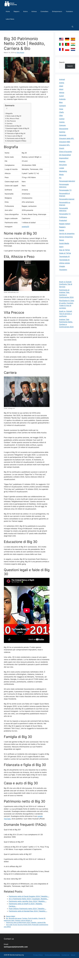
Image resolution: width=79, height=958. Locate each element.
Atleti (61, 86)
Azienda (62, 99)
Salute (61, 230)
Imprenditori (63, 158)
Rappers (16, 11)
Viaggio (62, 266)
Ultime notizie (64, 263)
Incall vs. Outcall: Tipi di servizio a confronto (65, 313)
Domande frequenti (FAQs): (16, 141)
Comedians (44, 11)
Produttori (63, 220)
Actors (25, 11)
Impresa (62, 161)
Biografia (9, 113)
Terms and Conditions (52, 955)
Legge (61, 168)
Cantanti (62, 106)
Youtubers (69, 11)
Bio (7, 918)
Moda (61, 175)
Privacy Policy (38, 955)
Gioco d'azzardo (65, 152)
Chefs (61, 112)
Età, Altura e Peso (13, 118)
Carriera (9, 123)
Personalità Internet (66, 199)
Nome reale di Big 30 (13, 116)
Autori (61, 96)
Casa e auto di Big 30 (14, 136)
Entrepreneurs (57, 11)
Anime (61, 83)
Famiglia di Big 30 (13, 131)
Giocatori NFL (64, 145)
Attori (61, 89)
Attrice (61, 93)
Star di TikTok (64, 250)
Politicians (63, 217)
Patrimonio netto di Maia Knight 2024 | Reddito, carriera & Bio (26, 922)
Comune (62, 125)
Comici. (62, 122)
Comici (61, 119)
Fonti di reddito (33, 918)
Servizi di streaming (66, 234)
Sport (61, 247)
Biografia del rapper (15, 918)
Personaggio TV (65, 190)
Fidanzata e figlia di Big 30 (16, 133)
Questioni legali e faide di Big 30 (17, 128)
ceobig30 (25, 227)
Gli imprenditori (65, 155)
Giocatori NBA (64, 142)
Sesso (61, 240)
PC (60, 178)
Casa (61, 109)
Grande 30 (41, 918)
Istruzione (63, 165)
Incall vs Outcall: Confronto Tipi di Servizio (65, 284)
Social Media (64, 243)
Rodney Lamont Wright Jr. (23, 920)
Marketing (63, 171)
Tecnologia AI (64, 256)
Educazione (63, 129)
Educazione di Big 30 (13, 126)
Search (62, 62)
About (73, 955)
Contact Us (65, 955)
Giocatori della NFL (66, 138)
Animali (62, 79)
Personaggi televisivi (67, 181)
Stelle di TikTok (65, 253)
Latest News (10, 19)
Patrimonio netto (9, 920)
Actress (34, 11)
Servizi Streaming (66, 237)
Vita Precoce (11, 121)
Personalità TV (65, 214)
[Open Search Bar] (72, 26)
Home (8, 11)
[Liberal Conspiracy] (10, 4)
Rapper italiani (10, 916)
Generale (62, 135)
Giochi (61, 148)
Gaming (62, 132)
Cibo (61, 115)
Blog (61, 102)
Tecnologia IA (64, 260)
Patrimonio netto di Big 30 (16, 138)
